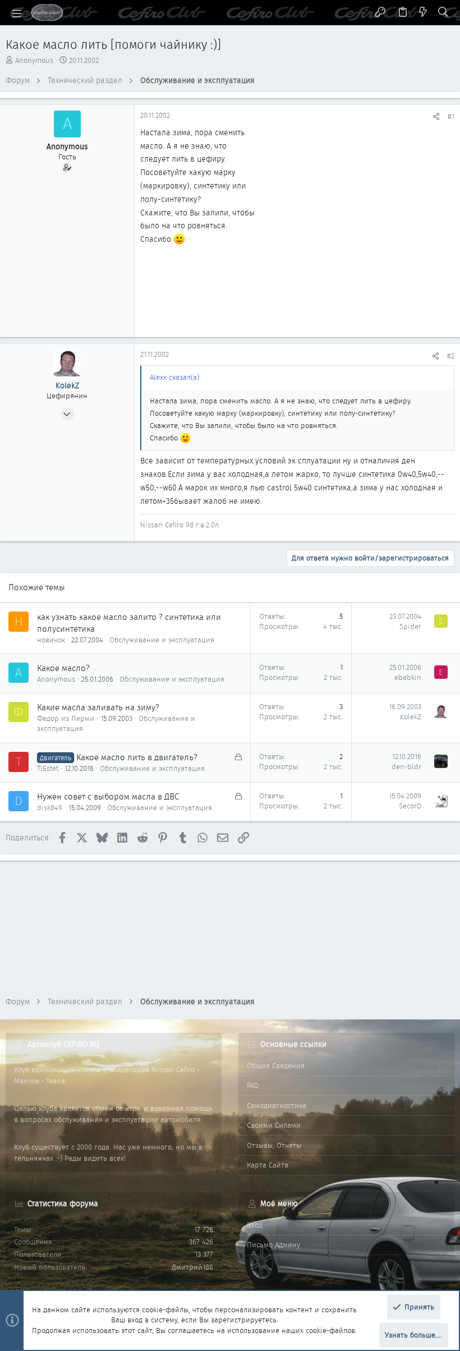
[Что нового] (423, 13)
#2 (450, 356)
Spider (410, 626)
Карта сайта (267, 1165)
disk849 (49, 807)
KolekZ (410, 716)
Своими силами (274, 1125)
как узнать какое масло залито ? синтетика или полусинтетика (129, 623)
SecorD (410, 806)
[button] (17, 13)
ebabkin (407, 677)
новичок (51, 640)
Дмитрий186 (192, 1267)
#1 (451, 116)
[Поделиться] (436, 116)
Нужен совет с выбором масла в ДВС (108, 797)
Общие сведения (276, 1065)
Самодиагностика (276, 1105)
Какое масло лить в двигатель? (136, 757)
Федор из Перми (65, 718)
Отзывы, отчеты (274, 1145)
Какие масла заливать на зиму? (98, 707)
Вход (255, 1225)
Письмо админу (273, 1244)
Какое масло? (63, 668)
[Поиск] (443, 13)
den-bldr (406, 766)
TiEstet (47, 768)
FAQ (253, 1085)
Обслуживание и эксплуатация (161, 640)
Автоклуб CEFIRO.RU (63, 1044)
